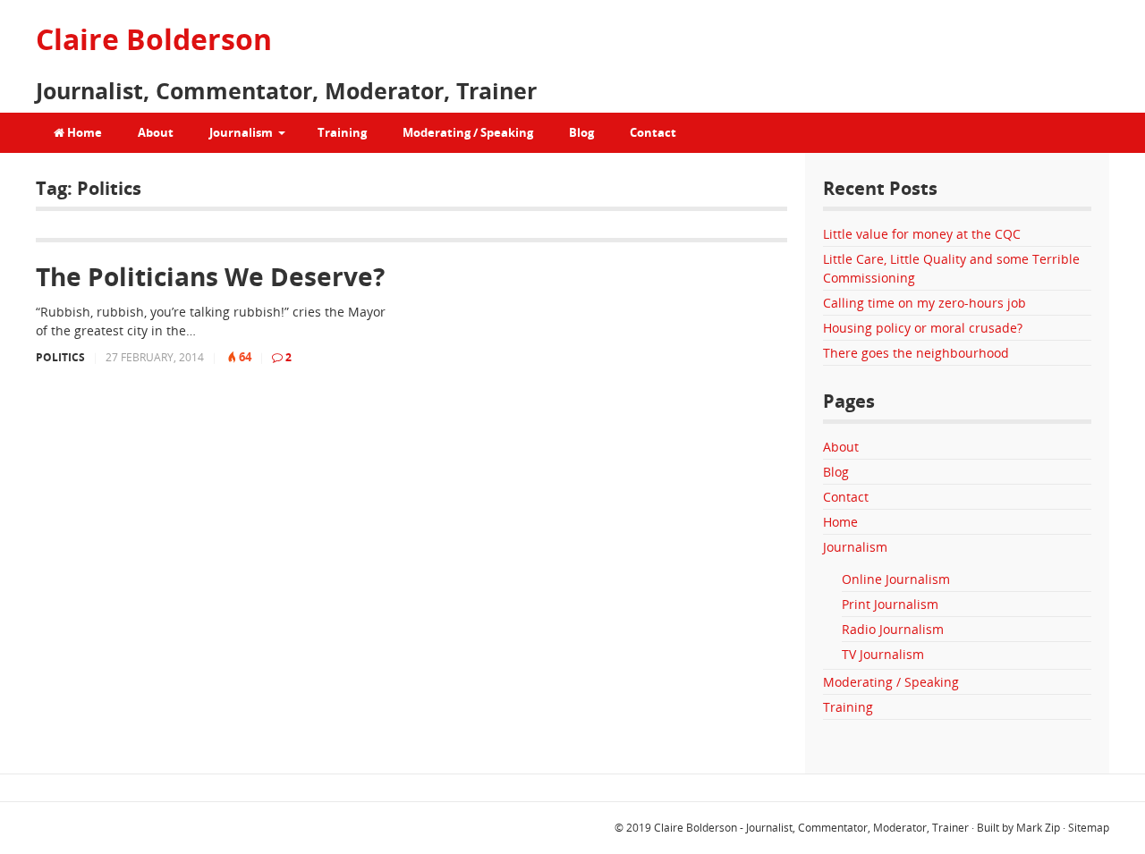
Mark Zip (1038, 827)
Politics (60, 357)
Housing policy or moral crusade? (922, 327)
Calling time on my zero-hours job (924, 302)
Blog (581, 132)
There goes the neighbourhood (916, 352)
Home (83, 132)
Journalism (241, 132)
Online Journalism (896, 579)
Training (342, 132)
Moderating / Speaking (468, 132)
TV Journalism (883, 654)
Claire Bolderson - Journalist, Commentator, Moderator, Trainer (811, 827)
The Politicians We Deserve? (210, 276)
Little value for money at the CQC (922, 233)
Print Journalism (890, 604)
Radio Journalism (893, 629)
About (156, 132)
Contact (653, 132)
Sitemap (1088, 827)
